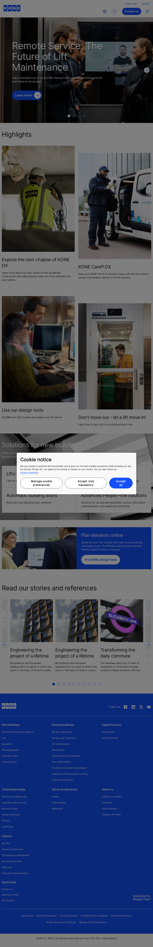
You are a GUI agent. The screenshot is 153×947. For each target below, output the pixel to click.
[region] (76, 473)
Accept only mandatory (86, 483)
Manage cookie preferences (41, 483)
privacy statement (29, 472)
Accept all (121, 483)
